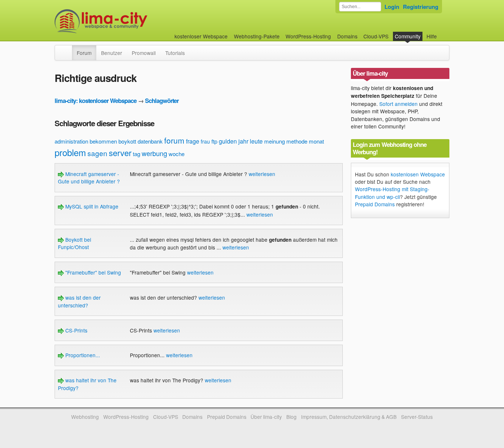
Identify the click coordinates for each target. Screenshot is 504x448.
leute (256, 141)
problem (70, 152)
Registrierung (420, 6)
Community (408, 36)
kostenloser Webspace (201, 36)
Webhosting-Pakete (257, 36)
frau (205, 141)
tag (136, 154)
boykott (127, 141)
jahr (243, 141)
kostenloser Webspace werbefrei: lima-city (128, 21)
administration (71, 141)
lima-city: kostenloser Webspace (96, 100)
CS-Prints (75, 330)
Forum (84, 52)
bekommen (103, 141)
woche (176, 154)
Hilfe (432, 36)
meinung (274, 141)
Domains (347, 36)
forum (174, 140)
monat (316, 141)
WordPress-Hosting (308, 36)
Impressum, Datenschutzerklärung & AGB (349, 416)
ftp (214, 141)
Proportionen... (82, 355)
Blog (291, 416)
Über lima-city (266, 416)
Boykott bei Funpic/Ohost (74, 243)
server (120, 152)
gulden (228, 141)
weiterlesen (262, 174)
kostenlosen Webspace (418, 174)
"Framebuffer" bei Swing (92, 272)
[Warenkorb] (443, 33)
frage (192, 141)
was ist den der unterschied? (79, 301)
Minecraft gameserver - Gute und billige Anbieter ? (89, 177)
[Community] (67, 49)
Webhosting (85, 416)
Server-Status (417, 416)
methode (296, 141)
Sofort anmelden (398, 103)
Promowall (144, 52)
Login (391, 6)
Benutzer (111, 52)
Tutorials (175, 52)
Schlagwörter (162, 100)
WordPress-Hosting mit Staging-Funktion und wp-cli (392, 192)
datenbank (150, 141)
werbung (154, 153)
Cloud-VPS (376, 36)
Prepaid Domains (375, 204)
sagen (97, 153)
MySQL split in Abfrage (91, 206)
